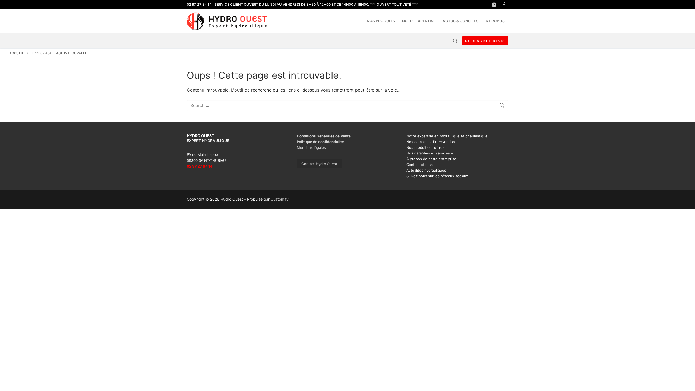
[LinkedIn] (494, 4)
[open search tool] (455, 41)
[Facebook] (504, 4)
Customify (280, 199)
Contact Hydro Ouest (319, 164)
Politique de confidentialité (320, 142)
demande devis (487, 41)
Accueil (17, 53)
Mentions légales (311, 147)
